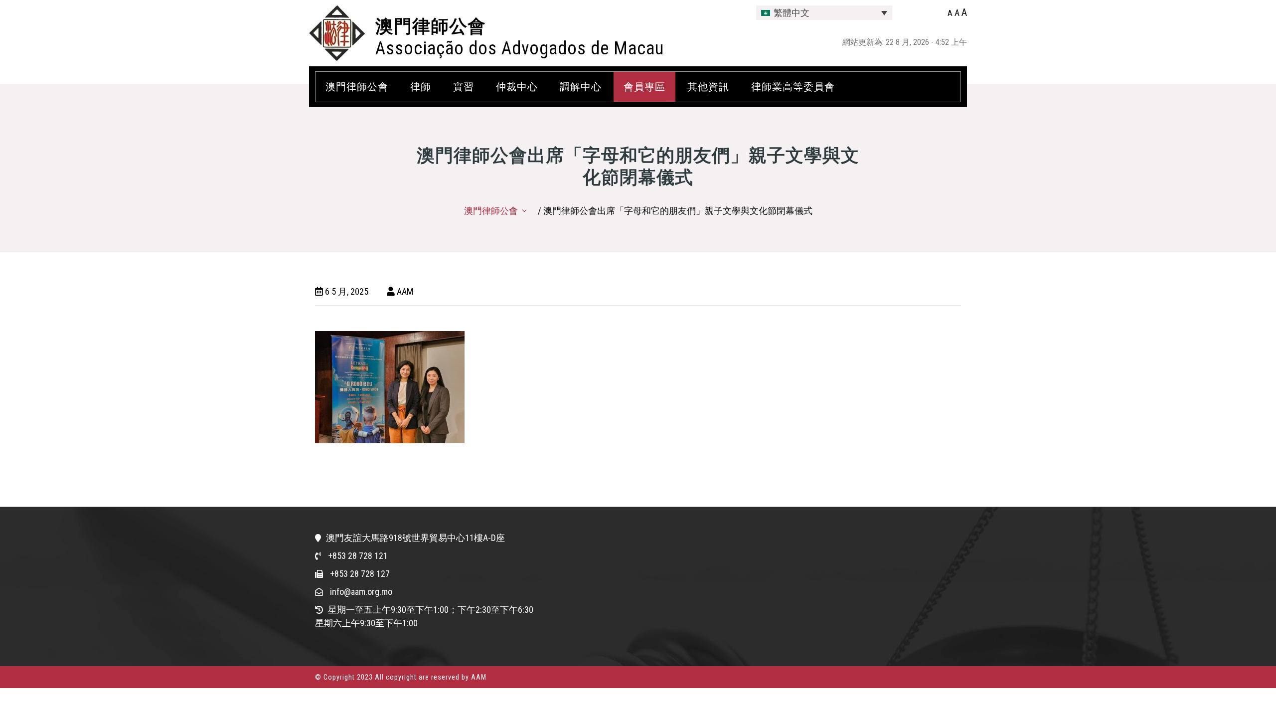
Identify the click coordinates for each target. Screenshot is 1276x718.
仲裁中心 (517, 87)
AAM (404, 291)
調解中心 (581, 87)
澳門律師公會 (430, 26)
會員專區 (644, 87)
